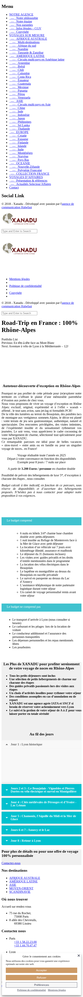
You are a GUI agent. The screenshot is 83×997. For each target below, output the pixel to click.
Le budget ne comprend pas (24, 606)
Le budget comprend (19, 520)
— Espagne (18, 139)
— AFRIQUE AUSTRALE (28, 38)
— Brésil (17, 66)
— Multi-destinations (24, 42)
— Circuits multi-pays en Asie (30, 104)
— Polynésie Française (25, 170)
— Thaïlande (19, 128)
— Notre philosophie (23, 18)
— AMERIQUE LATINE (27, 56)
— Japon (17, 118)
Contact (14, 187)
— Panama (18, 90)
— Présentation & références (28, 180)
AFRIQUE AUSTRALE (24, 878)
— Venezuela (19, 97)
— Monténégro (21, 153)
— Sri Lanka (19, 125)
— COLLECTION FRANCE (29, 173)
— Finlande (18, 142)
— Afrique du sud (22, 45)
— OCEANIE (19, 163)
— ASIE (16, 101)
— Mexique (19, 87)
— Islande (17, 146)
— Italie (16, 149)
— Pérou (17, 94)
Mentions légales (19, 279)
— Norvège (18, 156)
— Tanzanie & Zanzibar (26, 52)
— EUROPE (19, 132)
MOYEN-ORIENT (21, 888)
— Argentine (19, 63)
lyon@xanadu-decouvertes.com (41, 510)
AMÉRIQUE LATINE (23, 881)
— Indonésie (19, 114)
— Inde (16, 111)
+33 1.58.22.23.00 (25, 942)
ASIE (12, 884)
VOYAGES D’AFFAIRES (26, 177)
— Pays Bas (19, 159)
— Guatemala (20, 83)
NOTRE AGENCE (21, 14)
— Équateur (19, 80)
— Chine (17, 108)
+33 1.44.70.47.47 (25, 945)
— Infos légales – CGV (25, 28)
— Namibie (18, 49)
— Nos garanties (21, 25)
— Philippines (20, 121)
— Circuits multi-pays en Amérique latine (36, 59)
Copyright (15, 292)
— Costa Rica (20, 76)
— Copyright (19, 31)
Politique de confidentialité (25, 286)
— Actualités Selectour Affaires (30, 184)
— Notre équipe (20, 21)
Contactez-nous (11, 863)
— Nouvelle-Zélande (24, 166)
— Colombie (19, 73)
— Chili (16, 70)
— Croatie (18, 135)
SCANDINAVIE (19, 891)
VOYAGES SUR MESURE (27, 35)
